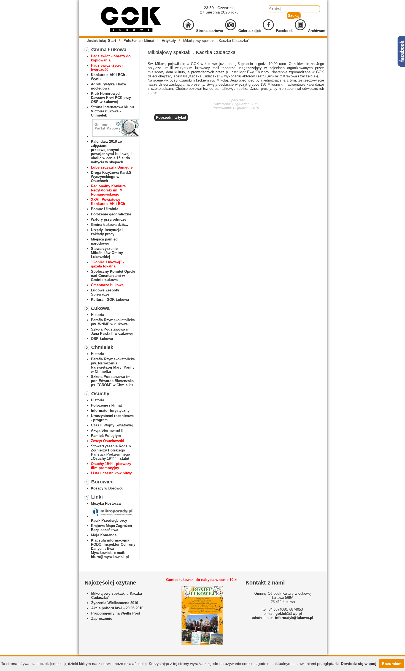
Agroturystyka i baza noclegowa (108, 86)
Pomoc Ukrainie (104, 209)
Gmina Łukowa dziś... (109, 225)
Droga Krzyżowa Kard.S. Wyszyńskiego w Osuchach (112, 177)
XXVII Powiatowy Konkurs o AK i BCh (108, 201)
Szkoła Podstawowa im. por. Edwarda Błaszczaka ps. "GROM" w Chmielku (112, 381)
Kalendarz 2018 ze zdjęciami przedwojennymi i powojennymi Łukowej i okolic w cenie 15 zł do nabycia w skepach (111, 151)
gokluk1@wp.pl (289, 614)
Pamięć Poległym (106, 436)
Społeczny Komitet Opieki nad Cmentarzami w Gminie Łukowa (113, 275)
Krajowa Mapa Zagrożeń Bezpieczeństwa (111, 528)
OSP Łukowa (102, 339)
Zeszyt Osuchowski (107, 441)
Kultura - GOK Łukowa (110, 299)
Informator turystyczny (110, 410)
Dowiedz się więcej (358, 663)
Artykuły (169, 41)
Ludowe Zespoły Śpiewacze (105, 292)
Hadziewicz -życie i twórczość (107, 67)
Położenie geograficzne (111, 214)
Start (112, 41)
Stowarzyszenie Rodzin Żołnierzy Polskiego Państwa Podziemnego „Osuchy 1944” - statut (111, 452)
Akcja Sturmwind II (107, 430)
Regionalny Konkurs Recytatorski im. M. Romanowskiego (108, 190)
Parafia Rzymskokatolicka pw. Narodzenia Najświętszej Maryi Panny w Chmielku (113, 365)
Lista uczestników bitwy (111, 473)
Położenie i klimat (138, 41)
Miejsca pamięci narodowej (104, 241)
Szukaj (293, 15)
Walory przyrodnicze (108, 219)
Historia (97, 315)
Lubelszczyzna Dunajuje (112, 167)
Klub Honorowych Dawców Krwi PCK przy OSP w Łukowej (111, 97)
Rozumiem (391, 663)
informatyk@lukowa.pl (294, 618)
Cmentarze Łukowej (108, 285)
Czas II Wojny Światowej (112, 425)
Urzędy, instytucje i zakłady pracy (107, 232)
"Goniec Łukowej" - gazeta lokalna (107, 264)
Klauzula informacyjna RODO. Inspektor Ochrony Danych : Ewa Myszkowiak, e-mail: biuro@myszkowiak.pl (113, 548)
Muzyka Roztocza (106, 503)
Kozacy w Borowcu (107, 488)
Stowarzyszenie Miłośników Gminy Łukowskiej (107, 253)
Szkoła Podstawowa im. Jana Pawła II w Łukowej (112, 331)
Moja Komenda (104, 535)
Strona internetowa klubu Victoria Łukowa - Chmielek (112, 111)
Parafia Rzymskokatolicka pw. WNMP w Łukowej (113, 322)
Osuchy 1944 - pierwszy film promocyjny (111, 466)
